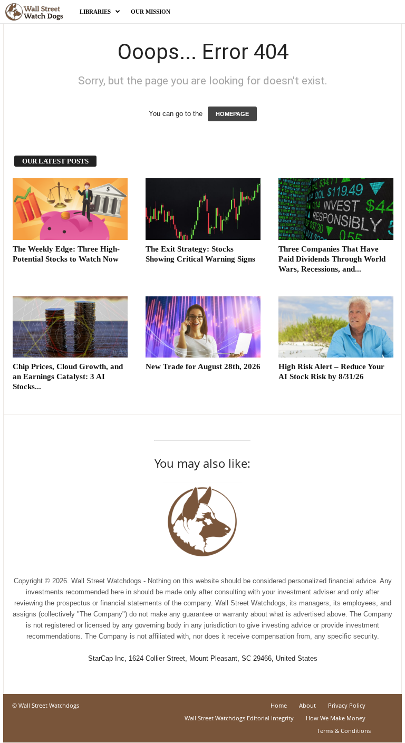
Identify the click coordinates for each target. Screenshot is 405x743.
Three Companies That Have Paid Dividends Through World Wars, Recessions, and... (331, 259)
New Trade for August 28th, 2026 (203, 366)
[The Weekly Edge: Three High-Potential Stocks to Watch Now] (70, 208)
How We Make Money (335, 718)
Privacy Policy (346, 705)
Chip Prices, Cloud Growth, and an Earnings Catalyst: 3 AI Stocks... (68, 376)
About (307, 705)
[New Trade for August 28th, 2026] (203, 327)
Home (279, 705)
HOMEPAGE (232, 114)
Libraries (95, 11)
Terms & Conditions (344, 731)
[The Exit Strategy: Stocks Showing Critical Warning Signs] (203, 208)
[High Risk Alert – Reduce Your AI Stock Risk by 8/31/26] (335, 327)
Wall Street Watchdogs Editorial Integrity (239, 718)
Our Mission (150, 11)
